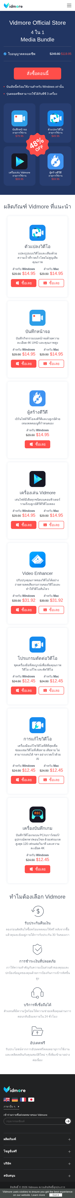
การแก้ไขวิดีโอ (37, 739)
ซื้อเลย (26, 283)
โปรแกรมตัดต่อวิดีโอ (37, 658)
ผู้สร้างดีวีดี (37, 412)
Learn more (38, 1194)
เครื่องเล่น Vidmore (38, 493)
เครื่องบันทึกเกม (37, 828)
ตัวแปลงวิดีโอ (37, 246)
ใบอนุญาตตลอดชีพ (39, 54)
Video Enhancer (37, 573)
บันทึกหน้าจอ (37, 331)
